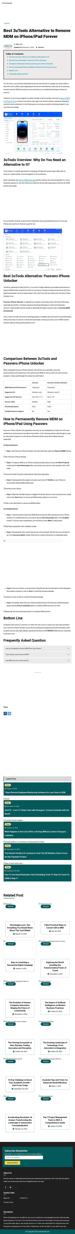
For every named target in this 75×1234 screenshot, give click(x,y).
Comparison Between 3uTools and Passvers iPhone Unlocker (31, 64)
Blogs (7, 785)
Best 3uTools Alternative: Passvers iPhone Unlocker (27, 60)
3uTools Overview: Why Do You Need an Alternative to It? (29, 57)
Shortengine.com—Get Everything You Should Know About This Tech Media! (20, 928)
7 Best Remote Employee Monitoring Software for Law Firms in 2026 (35, 792)
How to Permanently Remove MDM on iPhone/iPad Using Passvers (33, 67)
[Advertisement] (37, 12)
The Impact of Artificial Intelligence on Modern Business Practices (55, 1005)
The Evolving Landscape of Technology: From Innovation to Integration (55, 1045)
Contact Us (23, 1198)
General (6, 23)
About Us (7, 1198)
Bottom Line (13, 70)
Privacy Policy (8, 1202)
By (18, 44)
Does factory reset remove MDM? (17, 654)
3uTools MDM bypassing (26, 180)
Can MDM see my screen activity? (17, 660)
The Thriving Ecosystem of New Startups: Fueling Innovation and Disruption (20, 1045)
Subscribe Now (12, 1163)
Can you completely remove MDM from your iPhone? (24, 648)
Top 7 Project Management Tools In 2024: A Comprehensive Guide (55, 1120)
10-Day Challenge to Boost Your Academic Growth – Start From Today (20, 1083)
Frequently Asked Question (18, 74)
